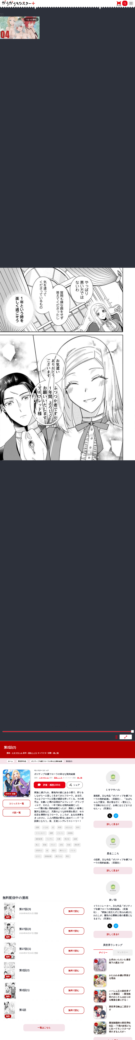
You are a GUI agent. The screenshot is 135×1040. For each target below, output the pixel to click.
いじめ (45, 827)
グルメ (53, 845)
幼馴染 (70, 833)
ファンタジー (40, 833)
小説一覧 (16, 812)
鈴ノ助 (56, 753)
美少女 (67, 839)
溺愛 (51, 833)
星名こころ (32, 753)
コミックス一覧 (16, 803)
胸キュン (63, 850)
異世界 (77, 845)
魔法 (54, 850)
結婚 (75, 839)
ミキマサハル (17, 753)
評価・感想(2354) (51, 785)
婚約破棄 (39, 839)
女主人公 (69, 827)
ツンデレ (49, 839)
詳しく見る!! (113, 824)
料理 (59, 827)
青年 (77, 827)
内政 (68, 845)
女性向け (39, 850)
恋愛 (37, 827)
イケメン (60, 833)
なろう (38, 856)
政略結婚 (48, 856)
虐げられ (59, 856)
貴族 (44, 845)
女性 (61, 845)
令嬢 (58, 839)
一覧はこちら (44, 1028)
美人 (37, 845)
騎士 (67, 856)
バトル (72, 850)
